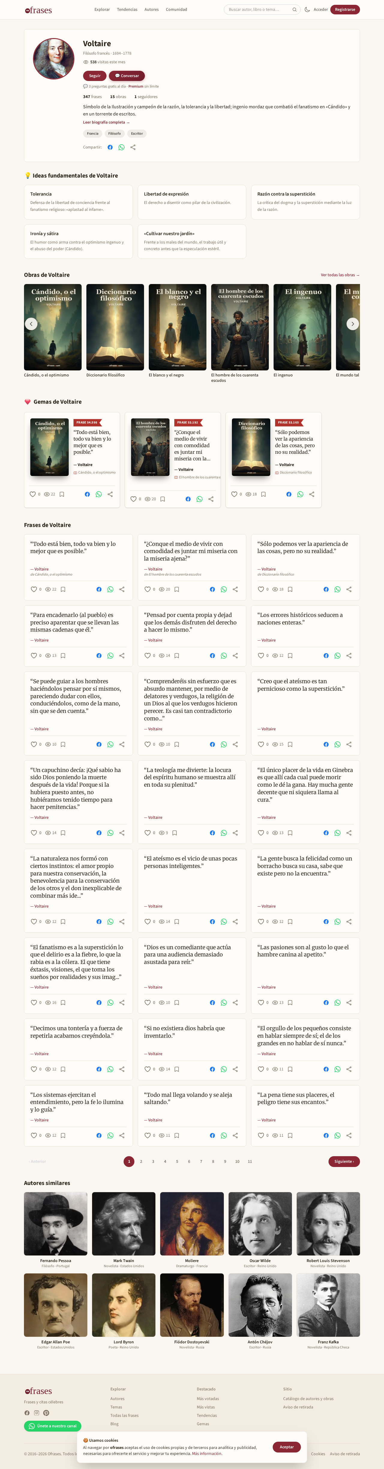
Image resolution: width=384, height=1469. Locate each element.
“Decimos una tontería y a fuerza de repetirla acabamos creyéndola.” (76, 1032)
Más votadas (208, 1399)
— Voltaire (83, 465)
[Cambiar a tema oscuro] (307, 9)
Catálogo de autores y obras (308, 1399)
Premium (135, 86)
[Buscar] (296, 9)
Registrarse (345, 10)
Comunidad (176, 10)
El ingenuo (283, 375)
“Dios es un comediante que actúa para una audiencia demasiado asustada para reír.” (187, 955)
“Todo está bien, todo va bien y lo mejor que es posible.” (73, 547)
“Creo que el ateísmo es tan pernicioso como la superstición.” (301, 685)
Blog (114, 1424)
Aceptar (287, 1447)
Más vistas (206, 1407)
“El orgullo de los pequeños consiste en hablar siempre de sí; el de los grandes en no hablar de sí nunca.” (304, 1036)
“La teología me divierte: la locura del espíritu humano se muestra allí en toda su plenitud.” (190, 777)
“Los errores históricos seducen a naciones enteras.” (300, 619)
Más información (206, 1454)
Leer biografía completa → (106, 122)
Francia (92, 133)
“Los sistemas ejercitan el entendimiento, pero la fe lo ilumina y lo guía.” (77, 1102)
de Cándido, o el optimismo (51, 574)
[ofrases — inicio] (41, 9)
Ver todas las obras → (340, 275)
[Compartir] (133, 147)
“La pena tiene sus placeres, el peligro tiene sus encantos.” (295, 1098)
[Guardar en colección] (62, 494)
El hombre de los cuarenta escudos (234, 378)
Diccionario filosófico (105, 375)
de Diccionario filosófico (275, 574)
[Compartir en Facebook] (110, 147)
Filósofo (114, 133)
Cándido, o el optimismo (46, 375)
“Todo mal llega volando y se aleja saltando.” (188, 1098)
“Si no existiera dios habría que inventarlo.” (184, 1032)
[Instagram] (37, 1413)
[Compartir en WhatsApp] (121, 147)
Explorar (102, 10)
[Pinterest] (46, 1413)
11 (250, 1162)
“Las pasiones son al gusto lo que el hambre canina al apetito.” (303, 951)
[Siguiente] (353, 324)
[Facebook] (27, 1413)
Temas (116, 1407)
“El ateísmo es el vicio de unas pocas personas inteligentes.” (190, 862)
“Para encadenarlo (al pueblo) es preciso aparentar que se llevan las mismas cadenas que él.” (74, 622)
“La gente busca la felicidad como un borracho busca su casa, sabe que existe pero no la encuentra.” (304, 866)
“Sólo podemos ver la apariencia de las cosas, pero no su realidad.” (302, 547)
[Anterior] (31, 324)
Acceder (321, 10)
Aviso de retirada (298, 1407)
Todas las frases (124, 1416)
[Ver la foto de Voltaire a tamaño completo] (54, 59)
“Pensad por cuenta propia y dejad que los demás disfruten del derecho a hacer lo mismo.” (190, 622)
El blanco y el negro (166, 375)
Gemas (203, 1424)
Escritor (137, 133)
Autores (152, 10)
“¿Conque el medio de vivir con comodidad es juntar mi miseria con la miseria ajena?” (191, 551)
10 (237, 1162)
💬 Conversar (127, 76)
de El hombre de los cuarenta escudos (172, 574)
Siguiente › (344, 1162)
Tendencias (127, 10)
